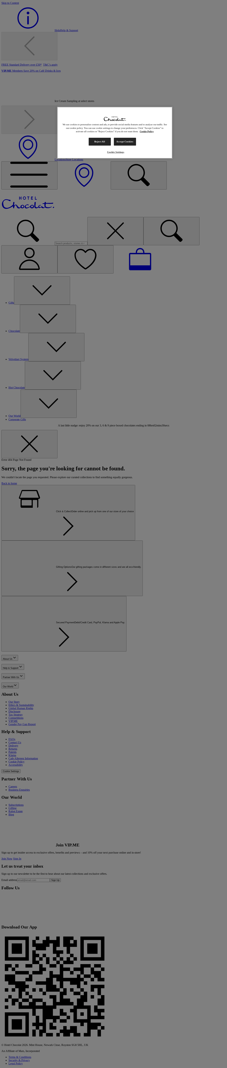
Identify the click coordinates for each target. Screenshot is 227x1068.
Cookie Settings (115, 152)
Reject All (99, 141)
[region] (114, 133)
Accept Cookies (124, 141)
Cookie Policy (147, 131)
